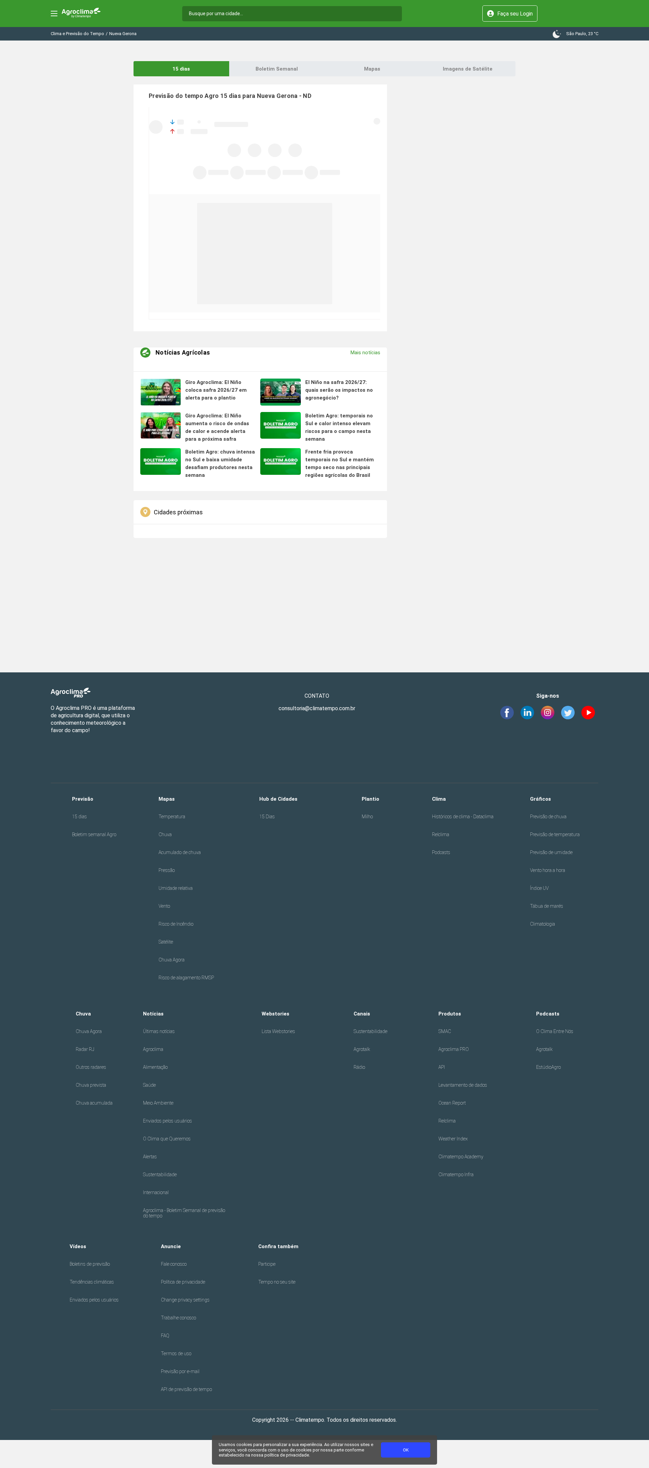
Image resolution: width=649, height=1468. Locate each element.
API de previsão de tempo (186, 1389)
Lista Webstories (278, 1031)
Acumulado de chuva (180, 852)
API (441, 1067)
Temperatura (172, 816)
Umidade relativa (176, 888)
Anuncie (171, 1246)
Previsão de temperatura (555, 834)
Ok (406, 1449)
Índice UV (539, 888)
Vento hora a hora (547, 870)
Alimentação (155, 1067)
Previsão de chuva (548, 816)
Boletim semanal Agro (94, 834)
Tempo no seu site (276, 1282)
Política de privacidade (183, 1282)
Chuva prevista (91, 1085)
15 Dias (267, 816)
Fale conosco (174, 1264)
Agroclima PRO (453, 1049)
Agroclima (153, 1049)
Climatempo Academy (460, 1156)
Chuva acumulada (94, 1103)
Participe (266, 1264)
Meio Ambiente (158, 1103)
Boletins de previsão (90, 1264)
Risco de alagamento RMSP (186, 977)
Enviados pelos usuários (167, 1121)
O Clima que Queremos (167, 1138)
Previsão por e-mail (180, 1371)
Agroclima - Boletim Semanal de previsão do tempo (184, 1213)
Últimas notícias (159, 1031)
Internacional (156, 1192)
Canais (362, 1014)
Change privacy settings (185, 1300)
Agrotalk (362, 1049)
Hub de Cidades (278, 799)
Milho (367, 816)
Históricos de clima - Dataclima (463, 816)
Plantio (370, 799)
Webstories (275, 1014)
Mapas (372, 69)
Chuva (165, 834)
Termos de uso (176, 1353)
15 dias (181, 69)
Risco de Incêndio (176, 924)
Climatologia (542, 924)
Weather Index (453, 1138)
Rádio (359, 1067)
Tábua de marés (546, 906)
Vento (164, 906)
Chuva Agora (172, 959)
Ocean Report (452, 1103)
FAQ (165, 1335)
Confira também (278, 1246)
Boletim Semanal (277, 69)
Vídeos (78, 1246)
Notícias (153, 1014)
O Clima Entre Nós (554, 1031)
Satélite (166, 942)
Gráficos (540, 799)
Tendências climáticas (92, 1282)
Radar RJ (85, 1049)
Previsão (82, 799)
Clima (439, 799)
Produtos (449, 1014)
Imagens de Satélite (467, 69)
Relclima (440, 834)
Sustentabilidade (160, 1174)
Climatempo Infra (456, 1174)
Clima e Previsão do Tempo (77, 33)
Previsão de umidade (551, 852)
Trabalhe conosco (178, 1317)
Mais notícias (365, 353)
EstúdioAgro (548, 1067)
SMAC (444, 1031)
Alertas (150, 1156)
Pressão (167, 870)
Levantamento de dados (462, 1085)
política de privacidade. (287, 1455)
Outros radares (91, 1067)
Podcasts (441, 852)
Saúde (149, 1085)
